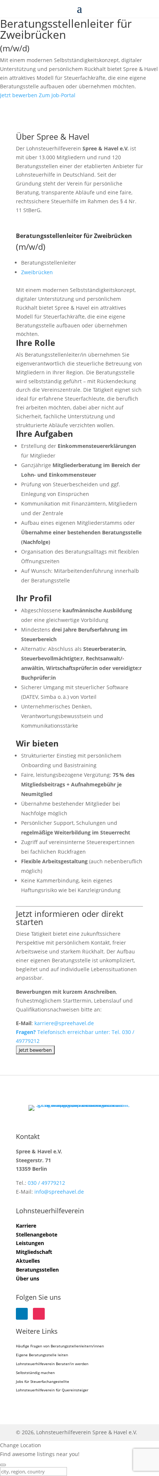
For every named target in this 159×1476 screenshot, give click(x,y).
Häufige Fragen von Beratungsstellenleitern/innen (60, 1346)
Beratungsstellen (37, 1269)
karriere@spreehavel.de (64, 1023)
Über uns (27, 1278)
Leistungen (30, 1243)
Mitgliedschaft (34, 1251)
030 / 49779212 (46, 1182)
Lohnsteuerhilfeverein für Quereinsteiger (52, 1389)
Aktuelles (28, 1260)
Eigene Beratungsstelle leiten (42, 1354)
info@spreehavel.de (59, 1191)
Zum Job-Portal (57, 95)
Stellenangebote (36, 1234)
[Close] (3, 1465)
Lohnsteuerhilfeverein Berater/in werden (52, 1363)
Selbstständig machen (35, 1372)
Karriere (26, 1225)
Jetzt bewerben (18, 95)
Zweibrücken (37, 272)
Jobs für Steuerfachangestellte (42, 1381)
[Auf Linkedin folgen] (22, 1314)
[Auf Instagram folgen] (39, 1314)
